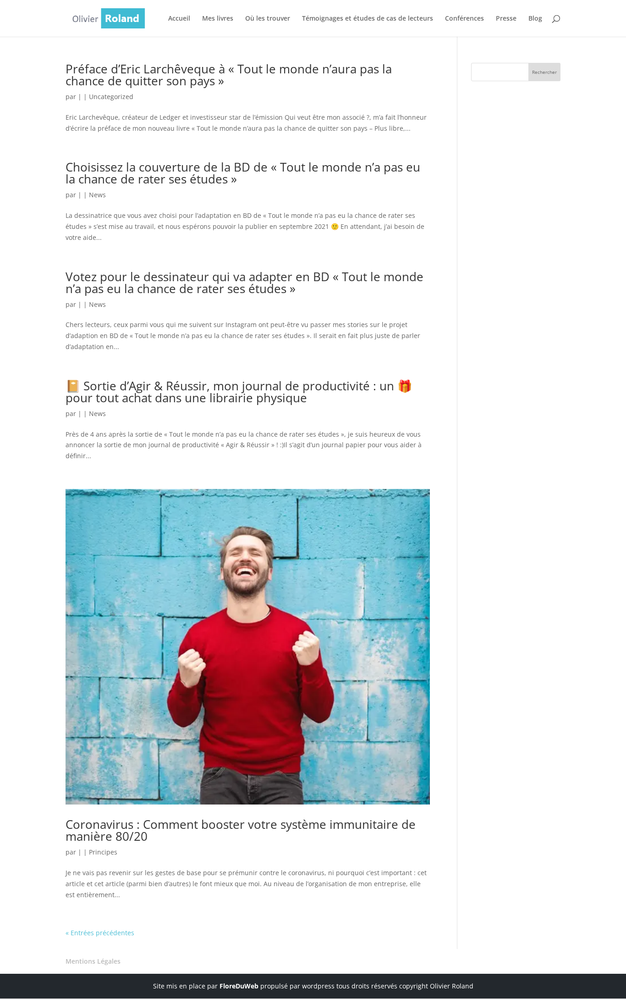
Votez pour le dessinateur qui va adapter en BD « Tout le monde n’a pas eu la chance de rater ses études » (244, 282)
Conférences (464, 18)
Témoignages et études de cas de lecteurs (367, 18)
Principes (103, 852)
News (97, 194)
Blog (535, 18)
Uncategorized (111, 96)
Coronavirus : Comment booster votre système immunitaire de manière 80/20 (241, 830)
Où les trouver (267, 18)
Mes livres (217, 18)
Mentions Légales (93, 961)
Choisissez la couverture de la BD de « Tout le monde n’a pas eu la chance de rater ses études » (243, 173)
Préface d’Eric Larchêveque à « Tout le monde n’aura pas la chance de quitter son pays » (229, 75)
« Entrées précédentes (100, 932)
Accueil (179, 18)
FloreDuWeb (239, 986)
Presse (506, 18)
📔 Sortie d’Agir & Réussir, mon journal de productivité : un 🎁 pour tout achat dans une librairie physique (239, 391)
